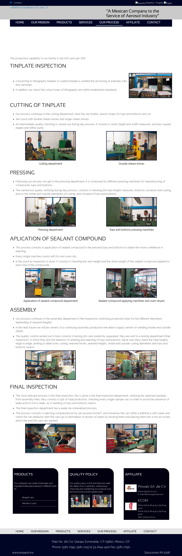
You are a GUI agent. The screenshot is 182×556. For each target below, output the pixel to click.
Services (85, 22)
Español (150, 2)
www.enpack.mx (23, 552)
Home (20, 22)
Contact (18, 2)
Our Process (109, 22)
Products (64, 22)
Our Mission (40, 22)
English (160, 2)
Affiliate (133, 22)
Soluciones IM (153, 552)
